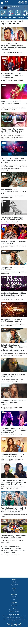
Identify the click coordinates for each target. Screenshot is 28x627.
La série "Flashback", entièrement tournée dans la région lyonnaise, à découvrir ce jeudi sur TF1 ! (13, 46)
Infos (14, 17)
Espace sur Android (14, 611)
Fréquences (14, 586)
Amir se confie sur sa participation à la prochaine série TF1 (14, 191)
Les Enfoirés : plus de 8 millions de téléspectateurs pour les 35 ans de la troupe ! (13, 295)
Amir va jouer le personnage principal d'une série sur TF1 (12, 218)
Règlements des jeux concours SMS (14, 617)
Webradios (21, 17)
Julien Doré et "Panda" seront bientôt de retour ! (12, 268)
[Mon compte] (26, 2)
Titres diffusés (14, 584)
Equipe (14, 581)
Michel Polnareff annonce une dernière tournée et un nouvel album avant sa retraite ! (12, 131)
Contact (14, 582)
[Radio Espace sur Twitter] (12, 624)
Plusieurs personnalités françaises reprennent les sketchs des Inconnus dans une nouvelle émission (13, 549)
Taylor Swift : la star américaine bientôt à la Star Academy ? (13, 320)
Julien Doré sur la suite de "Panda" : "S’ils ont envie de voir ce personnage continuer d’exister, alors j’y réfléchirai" (14, 348)
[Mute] (25, 8)
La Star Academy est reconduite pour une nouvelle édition (13, 537)
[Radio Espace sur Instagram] (19, 624)
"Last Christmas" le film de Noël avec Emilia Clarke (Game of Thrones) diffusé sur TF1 (13, 510)
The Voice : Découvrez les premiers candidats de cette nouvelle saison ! (11, 75)
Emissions (14, 598)
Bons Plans (7, 17)
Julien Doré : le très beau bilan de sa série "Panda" (13, 376)
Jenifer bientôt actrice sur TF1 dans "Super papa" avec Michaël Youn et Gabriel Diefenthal (13, 482)
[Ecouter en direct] (19, 2)
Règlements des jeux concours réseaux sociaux (14, 615)
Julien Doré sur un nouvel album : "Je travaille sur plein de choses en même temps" (14, 430)
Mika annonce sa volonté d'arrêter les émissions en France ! (14, 103)
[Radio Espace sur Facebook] (8, 624)
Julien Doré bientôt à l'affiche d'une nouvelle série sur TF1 (12, 455)
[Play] (2, 7)
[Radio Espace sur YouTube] (15, 624)
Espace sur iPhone (14, 610)
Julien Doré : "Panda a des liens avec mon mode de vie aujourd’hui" (13, 402)
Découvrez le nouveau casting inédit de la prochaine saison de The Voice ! (13, 160)
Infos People (14, 592)
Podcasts (14, 604)
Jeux (14, 599)
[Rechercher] (22, 2)
